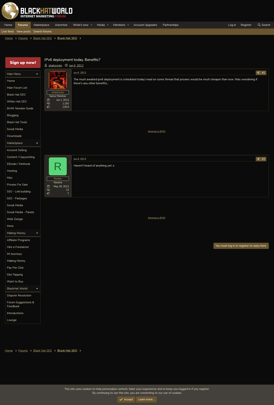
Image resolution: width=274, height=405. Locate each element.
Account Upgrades (145, 25)
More (10, 226)
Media (101, 25)
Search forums (43, 31)
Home (8, 25)
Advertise (61, 25)
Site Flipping (15, 274)
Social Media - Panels (20, 212)
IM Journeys (14, 254)
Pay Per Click (15, 268)
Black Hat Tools (17, 122)
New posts (24, 31)
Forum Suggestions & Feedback (20, 304)
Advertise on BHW (156, 131)
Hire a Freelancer (18, 247)
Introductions (15, 313)
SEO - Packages (17, 198)
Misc (9, 178)
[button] (91, 25)
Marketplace (41, 25)
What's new (81, 25)
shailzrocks (55, 65)
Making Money (16, 261)
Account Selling (17, 150)
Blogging (12, 115)
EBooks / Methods (18, 164)
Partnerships (171, 25)
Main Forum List (17, 88)
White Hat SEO (17, 101)
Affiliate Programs (18, 240)
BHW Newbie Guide (20, 108)
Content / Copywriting (21, 157)
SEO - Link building (19, 191)
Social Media (15, 129)
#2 (263, 159)
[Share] (258, 73)
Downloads (14, 136)
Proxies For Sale (17, 184)
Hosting (12, 171)
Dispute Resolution (19, 295)
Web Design (15, 219)
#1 (263, 73)
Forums (23, 25)
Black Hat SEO (16, 94)
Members (119, 25)
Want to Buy (15, 281)
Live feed (7, 31)
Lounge (12, 320)
